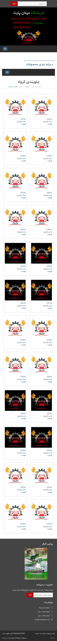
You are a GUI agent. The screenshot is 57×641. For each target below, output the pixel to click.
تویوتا (27, 87)
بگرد (14, 3)
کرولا (20, 87)
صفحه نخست (36, 87)
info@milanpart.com (42, 619)
